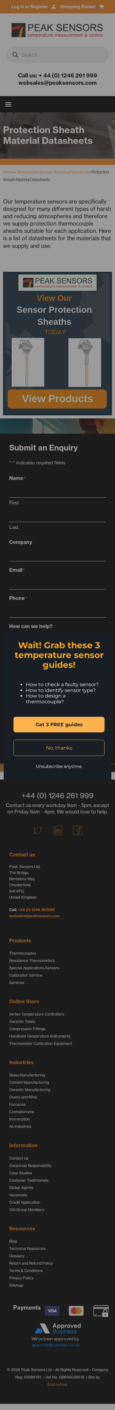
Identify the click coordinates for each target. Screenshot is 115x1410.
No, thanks (59, 748)
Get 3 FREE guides (59, 724)
